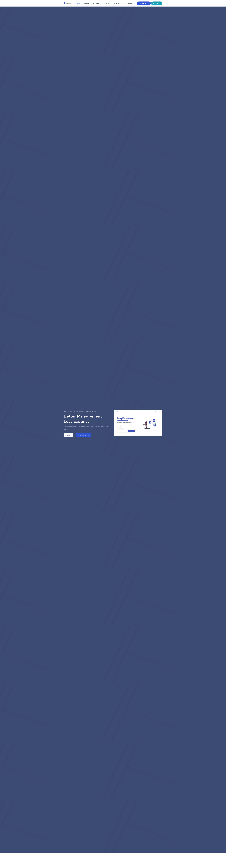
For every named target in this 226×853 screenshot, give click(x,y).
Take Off (69, 435)
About (86, 3)
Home (78, 3)
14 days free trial (83, 435)
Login (156, 3)
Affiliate (106, 3)
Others (116, 3)
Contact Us (128, 3)
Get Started (143, 3)
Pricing (96, 3)
